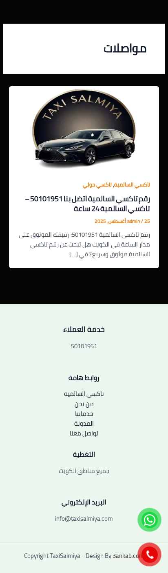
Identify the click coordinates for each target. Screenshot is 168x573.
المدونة (84, 423)
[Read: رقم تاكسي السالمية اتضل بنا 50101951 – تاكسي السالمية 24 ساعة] (84, 127)
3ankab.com (128, 555)
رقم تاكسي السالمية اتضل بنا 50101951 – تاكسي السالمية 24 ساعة (87, 203)
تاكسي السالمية (132, 184)
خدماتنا (84, 413)
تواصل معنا (84, 433)
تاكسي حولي (97, 184)
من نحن (84, 403)
